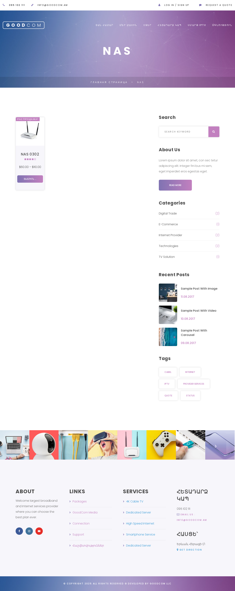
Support (78, 534)
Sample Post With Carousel (194, 332)
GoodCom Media (85, 512)
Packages (80, 501)
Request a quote (219, 5)
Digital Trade (168, 213)
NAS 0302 (30, 154)
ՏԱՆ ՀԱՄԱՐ (104, 25)
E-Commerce (168, 224)
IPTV (166, 383)
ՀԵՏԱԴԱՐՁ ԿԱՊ (170, 25)
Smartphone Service (140, 534)
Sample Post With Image (199, 288)
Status (190, 395)
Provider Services (193, 383)
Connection (81, 523)
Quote (168, 395)
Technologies (168, 246)
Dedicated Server (138, 512)
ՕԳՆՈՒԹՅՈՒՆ (222, 25)
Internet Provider (170, 235)
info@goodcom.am (52, 5)
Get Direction (191, 549)
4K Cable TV (134, 501)
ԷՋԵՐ (148, 25)
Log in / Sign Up (176, 5)
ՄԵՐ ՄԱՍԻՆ (128, 25)
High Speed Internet (140, 523)
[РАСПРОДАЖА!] (30, 131)
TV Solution (167, 257)
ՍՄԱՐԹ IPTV (197, 25)
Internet (190, 372)
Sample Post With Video (198, 311)
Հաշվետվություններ (88, 545)
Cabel (167, 372)
